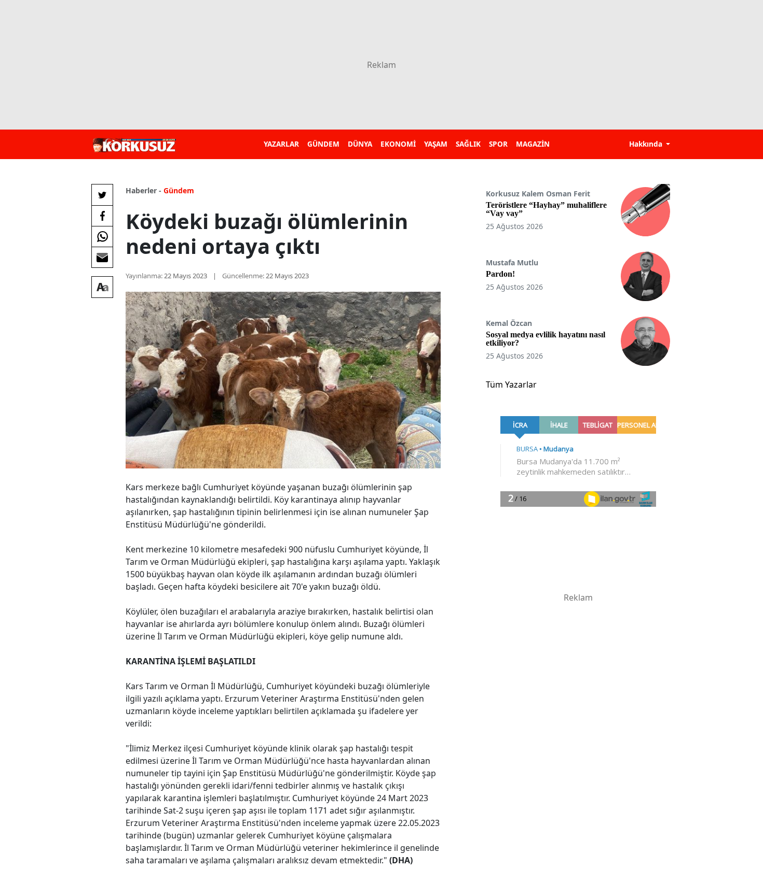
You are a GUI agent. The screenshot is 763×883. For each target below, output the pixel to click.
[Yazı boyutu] (102, 287)
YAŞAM (435, 144)
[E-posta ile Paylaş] (102, 257)
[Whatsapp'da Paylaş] (102, 236)
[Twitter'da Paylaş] (102, 194)
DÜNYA (360, 144)
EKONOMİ (398, 144)
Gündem (179, 190)
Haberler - (143, 190)
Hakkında (646, 144)
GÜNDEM (323, 144)
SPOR (498, 144)
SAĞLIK (468, 144)
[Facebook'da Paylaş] (102, 215)
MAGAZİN (533, 144)
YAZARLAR (281, 144)
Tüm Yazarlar (511, 384)
